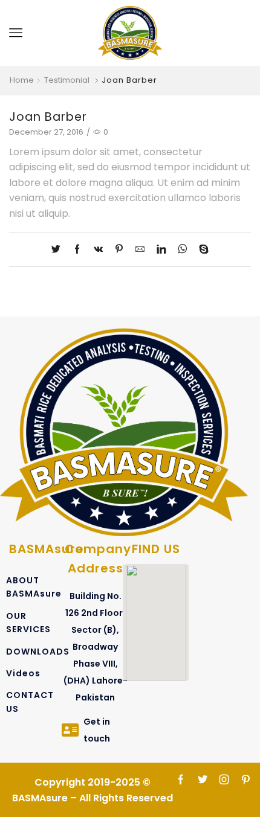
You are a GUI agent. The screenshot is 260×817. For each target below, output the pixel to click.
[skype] (201, 250)
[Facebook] (77, 250)
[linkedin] (161, 250)
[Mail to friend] (140, 250)
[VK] (98, 250)
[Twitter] (59, 250)
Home (22, 80)
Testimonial (66, 80)
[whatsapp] (182, 250)
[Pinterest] (119, 250)
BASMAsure (46, 548)
